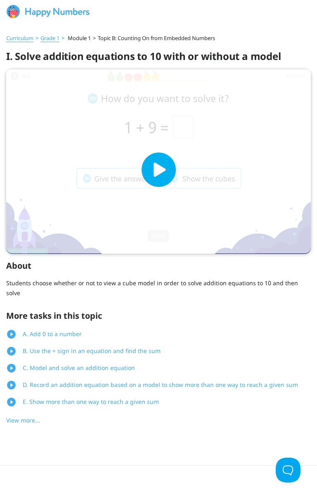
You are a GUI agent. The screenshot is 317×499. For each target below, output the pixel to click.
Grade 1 (49, 38)
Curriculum (19, 38)
